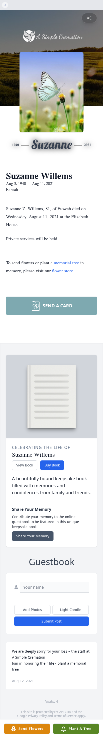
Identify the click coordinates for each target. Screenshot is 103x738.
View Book (24, 465)
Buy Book (52, 465)
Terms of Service (65, 716)
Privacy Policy (37, 716)
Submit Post (52, 621)
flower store (62, 271)
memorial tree (66, 263)
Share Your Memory (32, 536)
